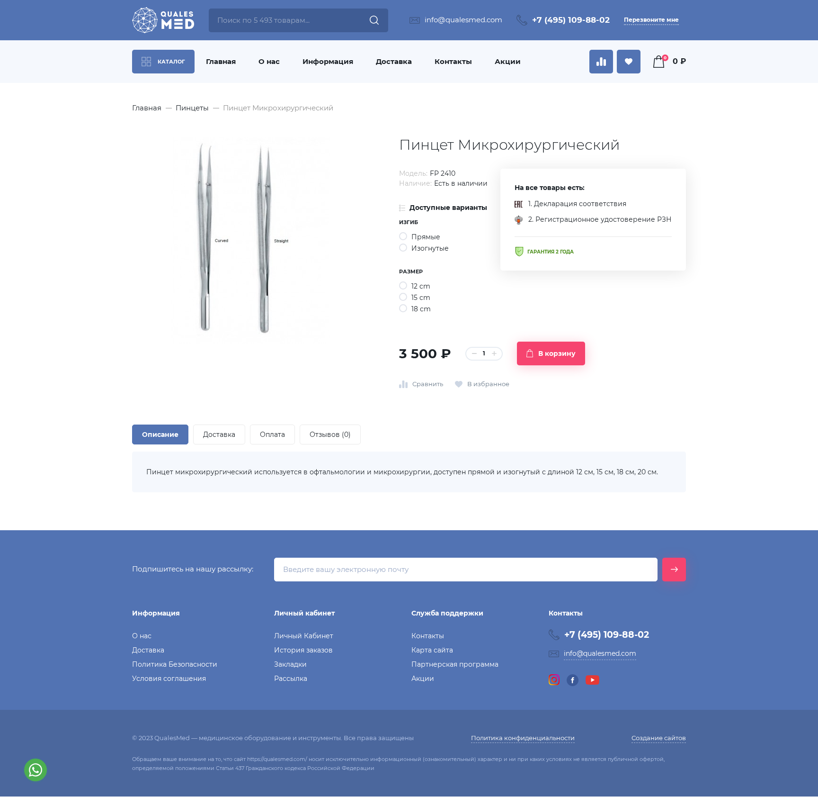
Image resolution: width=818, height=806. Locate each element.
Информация (327, 61)
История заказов (303, 650)
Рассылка (290, 678)
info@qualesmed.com (463, 19)
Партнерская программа (454, 664)
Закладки (290, 664)
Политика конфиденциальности (523, 738)
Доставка (394, 61)
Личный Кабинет (303, 636)
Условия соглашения (169, 678)
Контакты (453, 61)
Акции (508, 61)
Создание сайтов (658, 738)
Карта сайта (432, 650)
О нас (269, 61)
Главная (221, 61)
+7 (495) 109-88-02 (571, 20)
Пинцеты (192, 107)
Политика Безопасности (174, 664)
